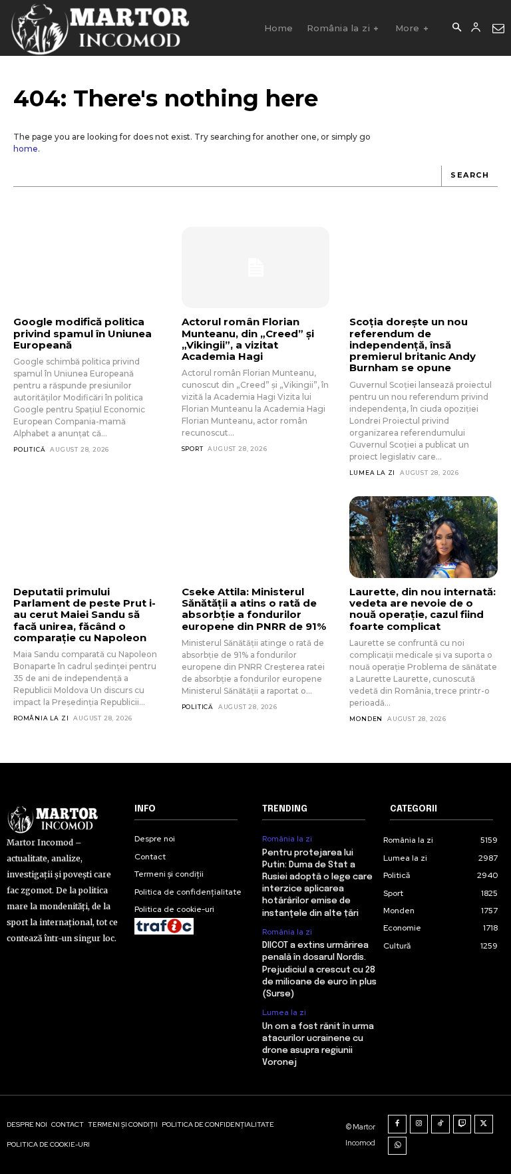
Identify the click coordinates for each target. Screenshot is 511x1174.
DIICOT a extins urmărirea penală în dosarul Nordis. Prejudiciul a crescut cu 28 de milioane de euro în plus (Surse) (319, 969)
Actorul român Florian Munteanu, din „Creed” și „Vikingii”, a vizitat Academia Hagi (248, 339)
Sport (193, 448)
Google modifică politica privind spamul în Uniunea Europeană (82, 333)
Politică (29, 449)
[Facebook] (397, 1124)
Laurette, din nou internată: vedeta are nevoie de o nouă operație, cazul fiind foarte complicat (422, 609)
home (25, 149)
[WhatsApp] (397, 1146)
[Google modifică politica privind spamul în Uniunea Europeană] (87, 267)
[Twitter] (483, 1124)
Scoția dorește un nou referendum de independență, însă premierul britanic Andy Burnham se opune (412, 344)
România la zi (41, 718)
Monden (366, 718)
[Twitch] (462, 1124)
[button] (456, 28)
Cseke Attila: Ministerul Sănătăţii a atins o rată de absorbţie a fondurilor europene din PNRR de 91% (254, 609)
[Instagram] (419, 1124)
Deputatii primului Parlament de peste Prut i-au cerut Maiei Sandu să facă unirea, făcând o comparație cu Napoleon (84, 614)
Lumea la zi (372, 472)
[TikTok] (440, 1124)
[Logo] (99, 28)
